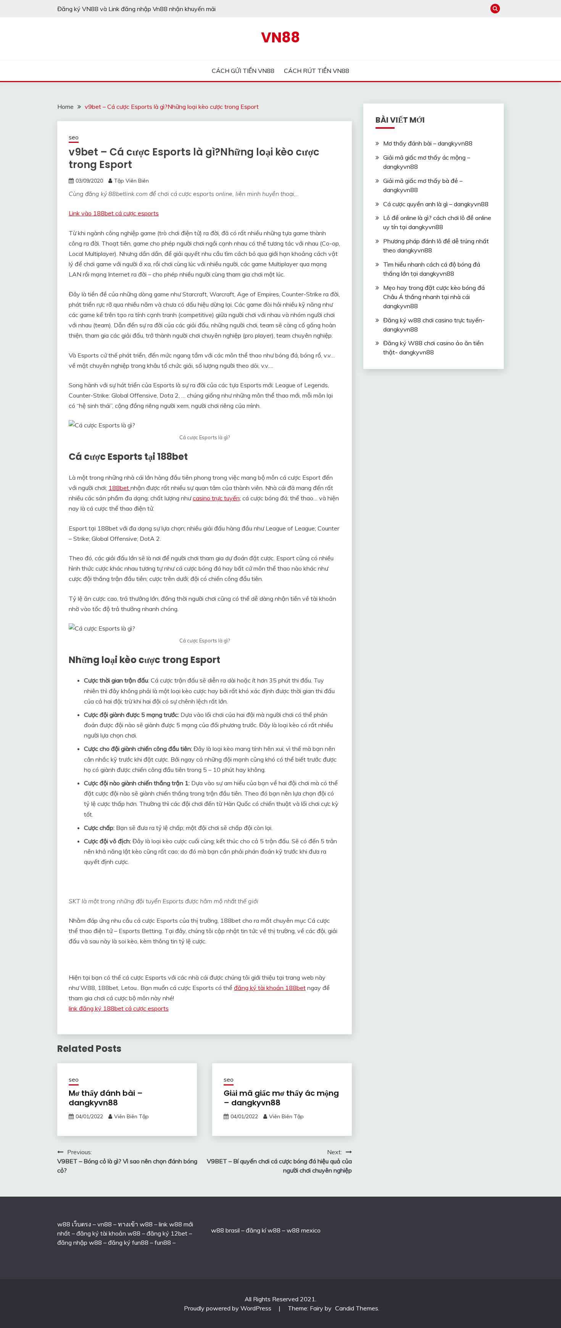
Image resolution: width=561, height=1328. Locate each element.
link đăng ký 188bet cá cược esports (119, 1008)
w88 (217, 1230)
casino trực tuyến (216, 498)
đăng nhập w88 (79, 1242)
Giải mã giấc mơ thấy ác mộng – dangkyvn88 (281, 1098)
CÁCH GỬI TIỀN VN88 (243, 70)
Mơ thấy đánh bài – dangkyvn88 (106, 1098)
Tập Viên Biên (131, 180)
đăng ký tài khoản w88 (108, 1233)
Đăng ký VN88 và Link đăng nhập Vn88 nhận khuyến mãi (136, 9)
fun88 (163, 1242)
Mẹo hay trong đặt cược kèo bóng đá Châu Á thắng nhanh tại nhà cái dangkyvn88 (434, 297)
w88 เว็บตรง (74, 1224)
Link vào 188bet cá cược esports (114, 213)
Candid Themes (356, 1308)
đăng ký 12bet (167, 1233)
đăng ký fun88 (128, 1242)
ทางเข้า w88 (135, 1224)
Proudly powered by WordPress (228, 1308)
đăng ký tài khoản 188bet (270, 988)
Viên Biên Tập (131, 1116)
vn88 (104, 1224)
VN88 (280, 37)
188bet (119, 488)
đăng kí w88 (263, 1230)
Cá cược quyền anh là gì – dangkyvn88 (435, 204)
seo (74, 137)
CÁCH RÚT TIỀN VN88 (316, 70)
